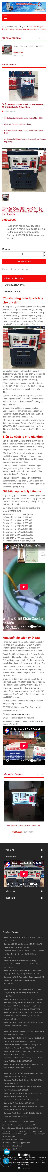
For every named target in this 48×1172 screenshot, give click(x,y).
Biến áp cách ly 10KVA (20, 27)
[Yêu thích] (40, 153)
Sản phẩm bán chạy (11, 38)
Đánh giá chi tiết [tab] (12, 292)
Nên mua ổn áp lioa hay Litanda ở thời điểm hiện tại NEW (23, 132)
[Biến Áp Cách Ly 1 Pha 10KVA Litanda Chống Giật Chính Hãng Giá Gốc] (24, 801)
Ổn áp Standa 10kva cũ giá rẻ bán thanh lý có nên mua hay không (25, 140)
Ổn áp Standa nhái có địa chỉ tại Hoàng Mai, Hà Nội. (23, 118)
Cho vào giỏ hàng (24, 261)
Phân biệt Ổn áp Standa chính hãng (17, 124)
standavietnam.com (20, 714)
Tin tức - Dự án (9, 65)
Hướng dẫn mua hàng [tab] (14, 285)
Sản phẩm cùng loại (13, 774)
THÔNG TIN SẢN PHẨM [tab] (13, 278)
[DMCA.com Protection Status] (24, 1155)
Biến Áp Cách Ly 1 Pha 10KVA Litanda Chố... (24, 826)
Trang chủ (6, 27)
